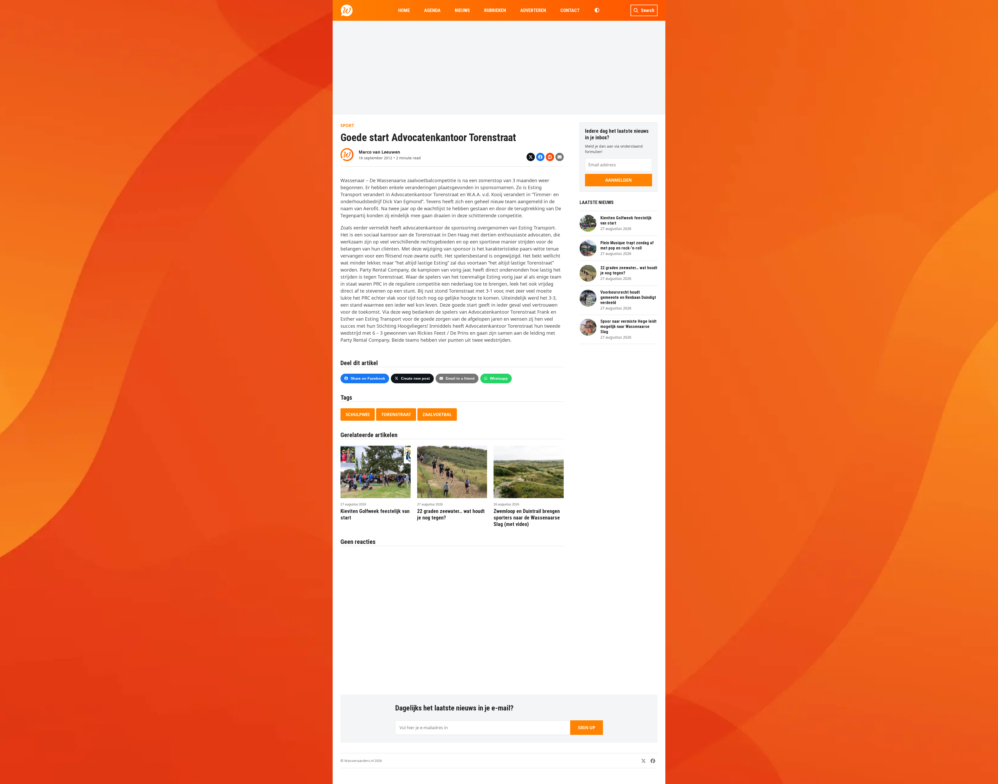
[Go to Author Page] (346, 154)
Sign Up (586, 727)
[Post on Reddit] (550, 157)
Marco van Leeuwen (379, 152)
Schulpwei (358, 414)
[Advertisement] (499, 67)
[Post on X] (531, 157)
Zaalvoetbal (437, 414)
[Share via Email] (559, 157)
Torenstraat (396, 414)
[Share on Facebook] (540, 157)
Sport (347, 125)
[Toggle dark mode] (597, 10)
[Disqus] (452, 617)
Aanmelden (618, 180)
